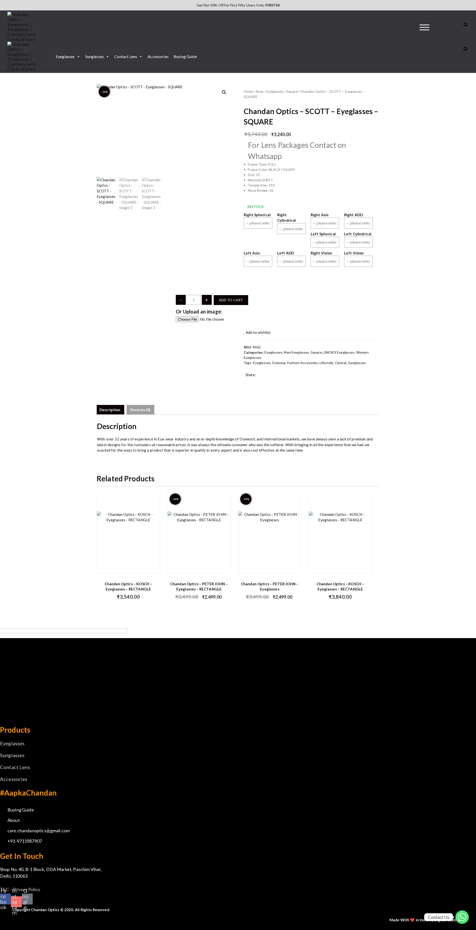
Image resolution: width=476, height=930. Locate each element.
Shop (260, 91)
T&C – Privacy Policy (20, 889)
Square (292, 91)
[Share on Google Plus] (262, 382)
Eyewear (279, 363)
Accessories (158, 56)
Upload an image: (202, 311)
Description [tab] (109, 409)
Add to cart (231, 300)
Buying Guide (185, 56)
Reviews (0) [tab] (140, 409)
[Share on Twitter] (254, 382)
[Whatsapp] (462, 917)
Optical (341, 363)
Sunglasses (94, 56)
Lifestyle (326, 363)
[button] (224, 92)
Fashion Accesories (302, 363)
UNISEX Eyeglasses (339, 352)
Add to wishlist (257, 332)
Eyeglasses (65, 56)
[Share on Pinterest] (278, 382)
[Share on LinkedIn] (270, 382)
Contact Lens (125, 56)
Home (248, 91)
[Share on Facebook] (247, 382)
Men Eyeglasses (296, 352)
